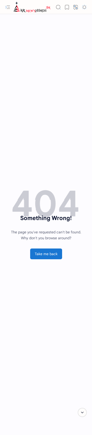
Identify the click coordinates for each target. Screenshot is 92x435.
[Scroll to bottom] (82, 412)
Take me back (46, 254)
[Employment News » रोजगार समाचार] (32, 7)
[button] (8, 7)
